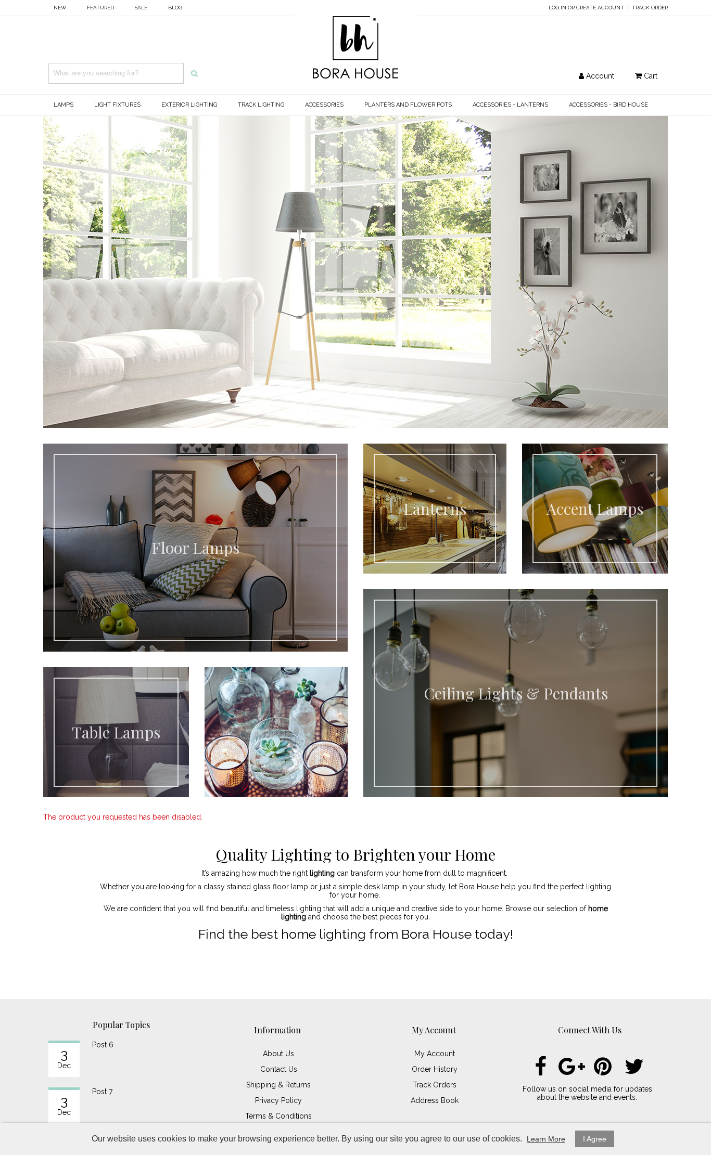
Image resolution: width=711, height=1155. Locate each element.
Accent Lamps (595, 508)
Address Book (435, 1100)
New (60, 7)
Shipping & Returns (278, 1085)
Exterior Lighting (189, 104)
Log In (557, 7)
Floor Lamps (195, 547)
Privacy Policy (278, 1100)
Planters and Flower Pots (408, 104)
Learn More (546, 1139)
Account (599, 76)
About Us (278, 1053)
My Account (434, 1053)
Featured (100, 7)
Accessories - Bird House (608, 104)
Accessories (324, 104)
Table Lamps (116, 732)
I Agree (594, 1139)
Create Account (600, 7)
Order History (435, 1069)
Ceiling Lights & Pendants (516, 693)
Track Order (650, 7)
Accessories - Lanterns (510, 104)
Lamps (63, 104)
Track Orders (434, 1085)
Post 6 (102, 1045)
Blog (175, 7)
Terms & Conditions (278, 1116)
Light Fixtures (117, 104)
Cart (649, 76)
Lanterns (434, 508)
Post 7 (102, 1091)
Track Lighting (261, 104)
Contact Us (278, 1069)
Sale (141, 7)
